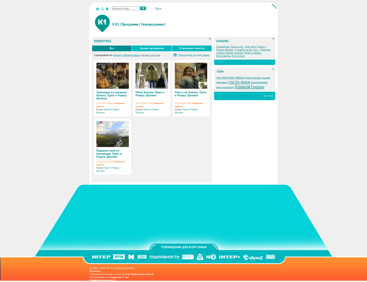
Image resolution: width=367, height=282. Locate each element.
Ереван (257, 86)
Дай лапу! (250, 46)
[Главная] (98, 9)
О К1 (115, 24)
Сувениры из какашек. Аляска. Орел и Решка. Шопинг (111, 95)
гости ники (239, 82)
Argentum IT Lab (120, 277)
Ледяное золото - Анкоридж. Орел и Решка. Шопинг (109, 153)
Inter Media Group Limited (139, 274)
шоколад (229, 87)
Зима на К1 (237, 46)
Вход (158, 8)
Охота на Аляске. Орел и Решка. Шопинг (190, 93)
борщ (248, 78)
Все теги (268, 96)
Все (112, 48)
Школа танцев (261, 78)
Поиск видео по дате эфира (193, 55)
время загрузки (151, 55)
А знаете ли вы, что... (247, 49)
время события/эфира (127, 55)
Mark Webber (236, 78)
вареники (222, 82)
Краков (242, 86)
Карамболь (222, 46)
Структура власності (102, 280)
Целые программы (152, 48)
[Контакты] (108, 9)
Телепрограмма (152, 24)
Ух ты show (238, 56)
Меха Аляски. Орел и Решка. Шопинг (150, 93)
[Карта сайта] (103, 9)
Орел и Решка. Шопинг (108, 111)
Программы (130, 24)
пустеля (222, 77)
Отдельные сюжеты (192, 48)
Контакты (94, 271)
